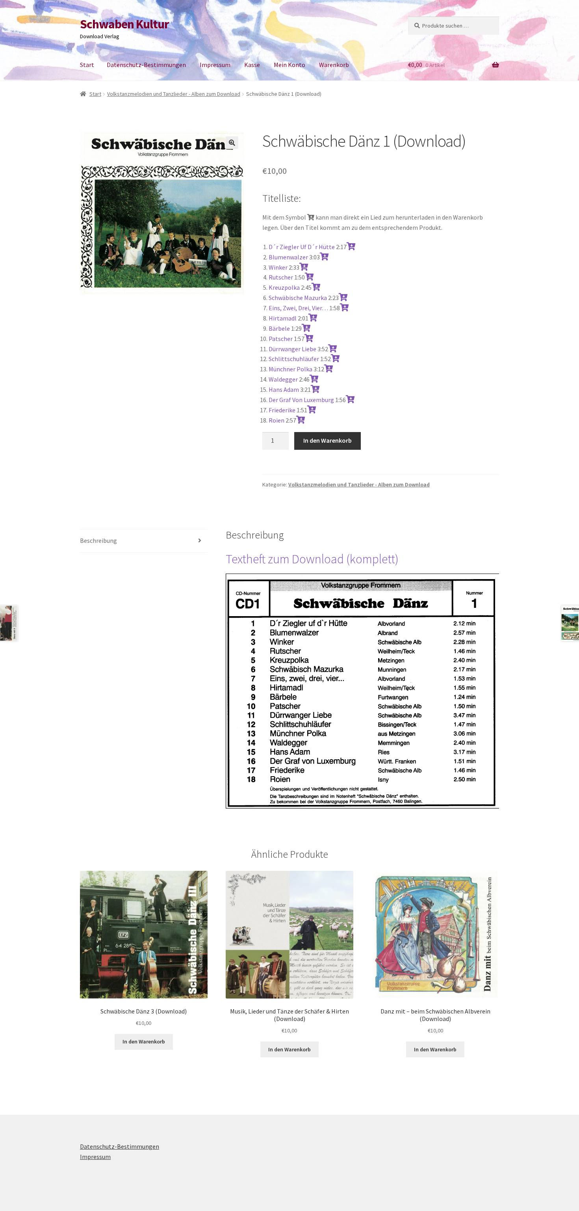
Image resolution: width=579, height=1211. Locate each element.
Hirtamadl (283, 318)
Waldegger (283, 379)
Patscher (281, 339)
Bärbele (279, 328)
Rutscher (281, 277)
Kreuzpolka (284, 287)
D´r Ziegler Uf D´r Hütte (302, 247)
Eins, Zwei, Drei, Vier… (298, 308)
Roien (276, 420)
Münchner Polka (290, 369)
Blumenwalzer (288, 257)
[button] (232, 142)
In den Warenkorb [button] (143, 1041)
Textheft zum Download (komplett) (312, 559)
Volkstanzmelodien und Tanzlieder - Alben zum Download (173, 93)
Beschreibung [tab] (98, 540)
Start (87, 65)
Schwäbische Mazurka (298, 298)
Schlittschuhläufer (294, 359)
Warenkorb (334, 65)
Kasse (252, 65)
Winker (278, 267)
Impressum (215, 65)
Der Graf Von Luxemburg (301, 400)
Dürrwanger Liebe (292, 349)
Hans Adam (284, 389)
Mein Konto (289, 65)
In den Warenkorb (327, 440)
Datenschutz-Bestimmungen (146, 65)
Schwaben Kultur (124, 24)
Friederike (282, 410)
